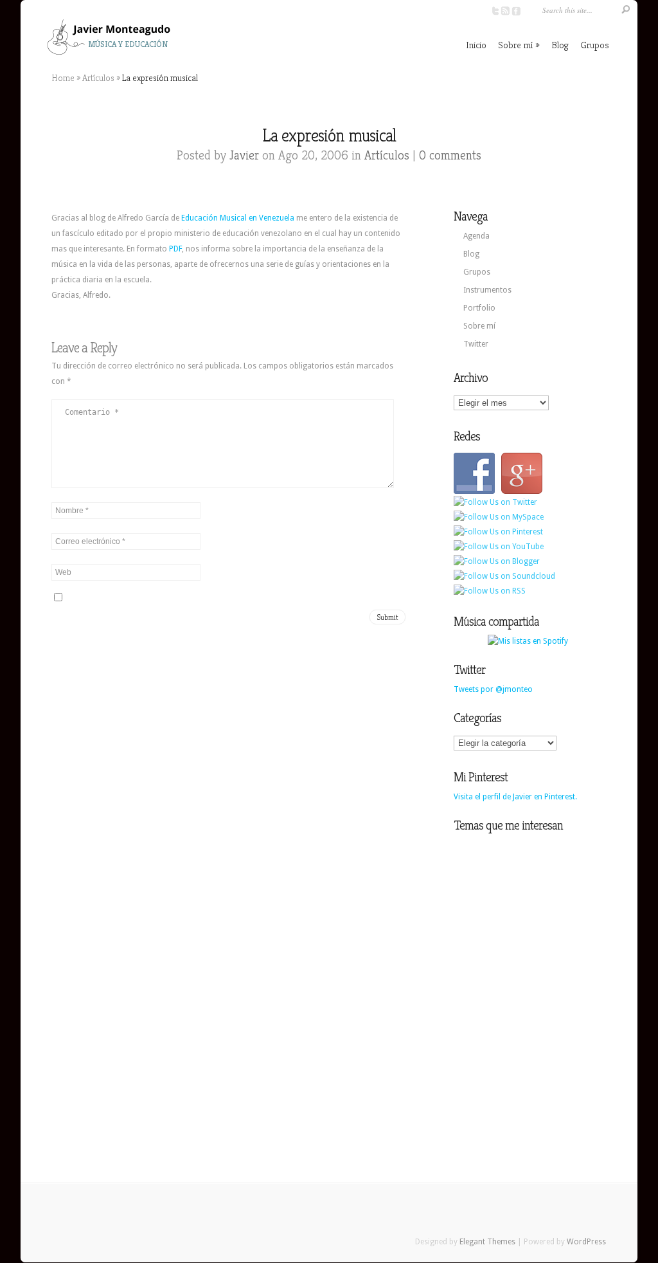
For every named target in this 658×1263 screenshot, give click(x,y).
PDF (175, 248)
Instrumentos (487, 290)
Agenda (476, 236)
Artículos (98, 78)
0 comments (450, 155)
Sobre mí (515, 45)
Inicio (476, 45)
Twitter (475, 344)
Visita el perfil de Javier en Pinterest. (515, 796)
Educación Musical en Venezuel (235, 218)
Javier (244, 155)
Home (63, 78)
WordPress (586, 1241)
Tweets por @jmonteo (493, 689)
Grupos (594, 45)
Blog (560, 45)
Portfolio (479, 308)
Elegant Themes (487, 1241)
